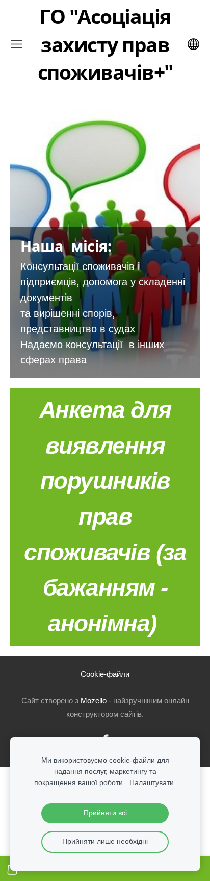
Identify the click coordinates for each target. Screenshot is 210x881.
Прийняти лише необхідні (105, 841)
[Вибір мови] (193, 44)
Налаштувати (151, 783)
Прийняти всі (105, 813)
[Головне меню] (17, 44)
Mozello (94, 700)
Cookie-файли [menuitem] (105, 674)
